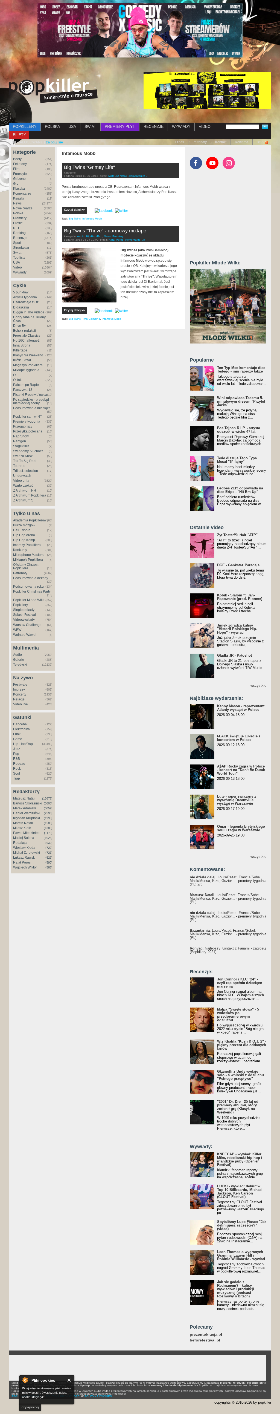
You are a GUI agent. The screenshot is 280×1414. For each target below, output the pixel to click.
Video (17, 267)
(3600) (48, 803)
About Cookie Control (24, 1380)
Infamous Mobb (92, 218)
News (17, 203)
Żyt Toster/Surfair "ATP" (237, 535)
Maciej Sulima (23, 838)
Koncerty (19, 694)
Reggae (19, 764)
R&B (16, 759)
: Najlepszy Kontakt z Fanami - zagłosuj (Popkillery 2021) (228, 950)
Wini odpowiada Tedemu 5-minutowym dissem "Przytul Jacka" (241, 401)
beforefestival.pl (205, 1340)
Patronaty (199, 142)
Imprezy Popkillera (27, 545)
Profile (18, 223)
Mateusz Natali (24, 798)
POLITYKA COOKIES (98, 1396)
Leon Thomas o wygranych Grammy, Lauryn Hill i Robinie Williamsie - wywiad (241, 1255)
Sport (17, 243)
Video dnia (21, 481)
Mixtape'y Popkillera (28, 560)
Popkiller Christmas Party (32, 591)
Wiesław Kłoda (24, 848)
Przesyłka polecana (27, 431)
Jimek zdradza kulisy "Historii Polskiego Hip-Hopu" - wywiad (237, 628)
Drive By (19, 326)
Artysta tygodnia (25, 297)
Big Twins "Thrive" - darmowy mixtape (105, 230)
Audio (17, 655)
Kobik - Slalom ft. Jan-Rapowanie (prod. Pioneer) (239, 597)
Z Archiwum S (23, 500)
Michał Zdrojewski (26, 853)
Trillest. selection (25, 471)
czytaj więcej (30, 1407)
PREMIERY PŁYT (120, 126)
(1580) (48, 823)
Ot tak (17, 380)
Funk (17, 734)
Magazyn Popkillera (28, 365)
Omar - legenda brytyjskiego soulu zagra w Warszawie (241, 828)
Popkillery (20, 605)
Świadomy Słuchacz (28, 451)
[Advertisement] (231, 217)
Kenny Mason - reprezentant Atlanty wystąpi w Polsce (240, 708)
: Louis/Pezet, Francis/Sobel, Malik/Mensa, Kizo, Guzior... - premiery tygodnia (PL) (228, 898)
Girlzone (19, 179)
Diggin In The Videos (28, 312)
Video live (20, 704)
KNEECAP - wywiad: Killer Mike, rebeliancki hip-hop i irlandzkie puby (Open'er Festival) (239, 1159)
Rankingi (20, 233)
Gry (15, 184)
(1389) (48, 828)
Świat (17, 253)
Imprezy (19, 689)
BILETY (19, 134)
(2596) (48, 813)
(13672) (47, 798)
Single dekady (23, 610)
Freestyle (20, 174)
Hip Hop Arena (24, 535)
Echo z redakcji (24, 331)
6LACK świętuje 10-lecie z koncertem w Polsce (239, 738)
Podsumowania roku (28, 586)
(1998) (48, 818)
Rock (17, 769)
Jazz (16, 749)
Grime (17, 739)
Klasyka (19, 189)
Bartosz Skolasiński (27, 803)
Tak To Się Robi (24, 461)
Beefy (17, 159)
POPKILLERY (24, 126)
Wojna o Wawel (24, 635)
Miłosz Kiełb (22, 828)
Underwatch (22, 476)
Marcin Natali (23, 823)
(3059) (48, 808)
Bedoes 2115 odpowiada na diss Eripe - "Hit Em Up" (240, 490)
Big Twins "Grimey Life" (89, 167)
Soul (16, 773)
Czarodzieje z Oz (26, 302)
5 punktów (20, 292)
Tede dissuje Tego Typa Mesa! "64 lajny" (237, 460)
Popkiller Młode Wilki (28, 600)
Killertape (20, 350)
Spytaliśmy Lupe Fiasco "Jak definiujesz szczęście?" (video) (241, 1225)
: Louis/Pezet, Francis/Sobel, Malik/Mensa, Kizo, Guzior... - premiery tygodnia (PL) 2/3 (228, 880)
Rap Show (21, 436)
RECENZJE (154, 126)
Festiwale (20, 684)
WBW (17, 630)
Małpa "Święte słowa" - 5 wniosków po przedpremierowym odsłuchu (238, 1014)
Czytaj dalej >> (74, 209)
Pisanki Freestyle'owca (30, 395)
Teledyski (20, 664)
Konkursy (20, 550)
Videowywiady (24, 620)
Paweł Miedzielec (26, 833)
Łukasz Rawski (24, 857)
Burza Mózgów (24, 525)
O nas (179, 142)
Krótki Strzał (22, 360)
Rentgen (19, 441)
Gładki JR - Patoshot (234, 655)
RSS (260, 142)
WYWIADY (181, 126)
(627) (48, 857)
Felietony (20, 164)
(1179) (48, 833)
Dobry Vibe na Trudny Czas (29, 319)
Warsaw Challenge (27, 625)
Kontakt (220, 142)
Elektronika (21, 729)
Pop (16, 754)
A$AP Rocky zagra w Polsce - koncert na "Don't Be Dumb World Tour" (241, 769)
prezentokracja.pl (206, 1334)
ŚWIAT (90, 126)
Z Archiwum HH (24, 490)
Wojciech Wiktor (25, 867)
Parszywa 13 (22, 390)
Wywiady (20, 272)
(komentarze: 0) (138, 175)
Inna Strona (21, 345)
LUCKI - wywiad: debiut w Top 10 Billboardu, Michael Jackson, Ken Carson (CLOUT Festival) (239, 1191)
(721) (48, 852)
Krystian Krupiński (26, 818)
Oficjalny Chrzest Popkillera (25, 566)
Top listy (19, 257)
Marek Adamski (24, 808)
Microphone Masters (28, 555)
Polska (18, 213)
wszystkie (258, 685)
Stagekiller (21, 446)
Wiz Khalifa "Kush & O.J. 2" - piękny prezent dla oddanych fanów (241, 1045)
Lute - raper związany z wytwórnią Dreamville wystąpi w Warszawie (236, 800)
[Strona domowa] (53, 90)
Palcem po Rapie (26, 385)
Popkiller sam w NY (27, 417)
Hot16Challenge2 (26, 340)
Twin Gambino (91, 318)
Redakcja (20, 843)
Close (69, 1380)
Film (16, 169)
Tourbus (19, 466)
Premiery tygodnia (26, 421)
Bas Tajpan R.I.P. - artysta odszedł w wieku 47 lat (238, 430)
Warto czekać (23, 485)
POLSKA (52, 126)
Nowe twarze (23, 208)
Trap (16, 778)
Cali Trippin (21, 530)
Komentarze (22, 193)
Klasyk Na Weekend (28, 355)
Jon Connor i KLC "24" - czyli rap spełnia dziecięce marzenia (239, 982)
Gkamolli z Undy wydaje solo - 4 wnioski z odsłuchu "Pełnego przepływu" (240, 1075)
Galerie (18, 660)
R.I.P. (17, 228)
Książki (18, 198)
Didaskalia (21, 307)
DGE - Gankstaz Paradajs (238, 565)
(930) (48, 842)
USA (72, 126)
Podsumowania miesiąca (32, 408)
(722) (48, 847)
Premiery (20, 218)
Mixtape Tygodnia (26, 370)
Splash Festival (24, 615)
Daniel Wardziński (26, 813)
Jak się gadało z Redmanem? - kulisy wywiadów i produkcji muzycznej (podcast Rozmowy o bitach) (235, 1289)
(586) (48, 867)
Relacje (19, 699)
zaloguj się (54, 142)
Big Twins (75, 218)
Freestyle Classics (26, 335)
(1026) (48, 837)
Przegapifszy (22, 426)
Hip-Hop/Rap (23, 744)
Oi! (15, 375)
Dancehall (20, 724)
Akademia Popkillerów (29, 520)
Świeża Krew (23, 456)
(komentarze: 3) (135, 239)
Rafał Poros (22, 862)
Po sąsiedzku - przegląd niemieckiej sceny (31, 401)
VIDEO (205, 126)
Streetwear (21, 248)
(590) (48, 862)
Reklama (241, 142)
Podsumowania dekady (30, 578)
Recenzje (20, 238)
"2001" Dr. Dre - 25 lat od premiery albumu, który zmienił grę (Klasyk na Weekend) (237, 1107)
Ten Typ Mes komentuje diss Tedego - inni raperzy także (241, 369)
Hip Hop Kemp (24, 540)
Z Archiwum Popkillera (29, 495)
